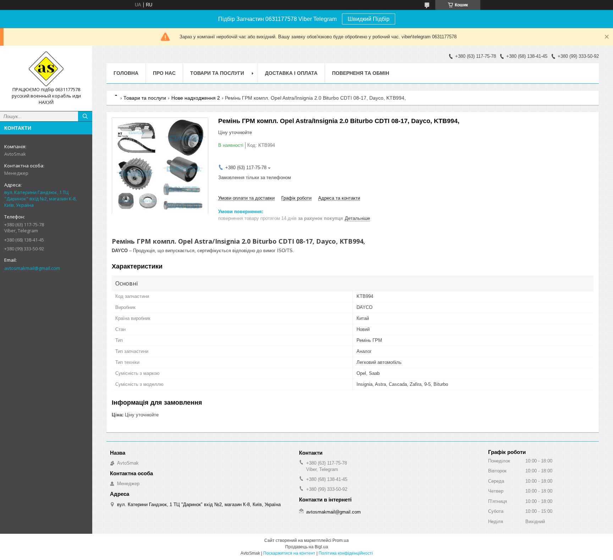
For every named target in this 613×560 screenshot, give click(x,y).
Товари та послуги (217, 73)
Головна (126, 73)
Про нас (164, 73)
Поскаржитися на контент (289, 553)
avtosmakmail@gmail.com (32, 268)
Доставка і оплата (291, 73)
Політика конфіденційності (346, 553)
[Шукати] (85, 116)
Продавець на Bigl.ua (306, 546)
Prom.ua (340, 540)
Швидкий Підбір (369, 19)
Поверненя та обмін (360, 73)
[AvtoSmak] (46, 69)
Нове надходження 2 (195, 98)
